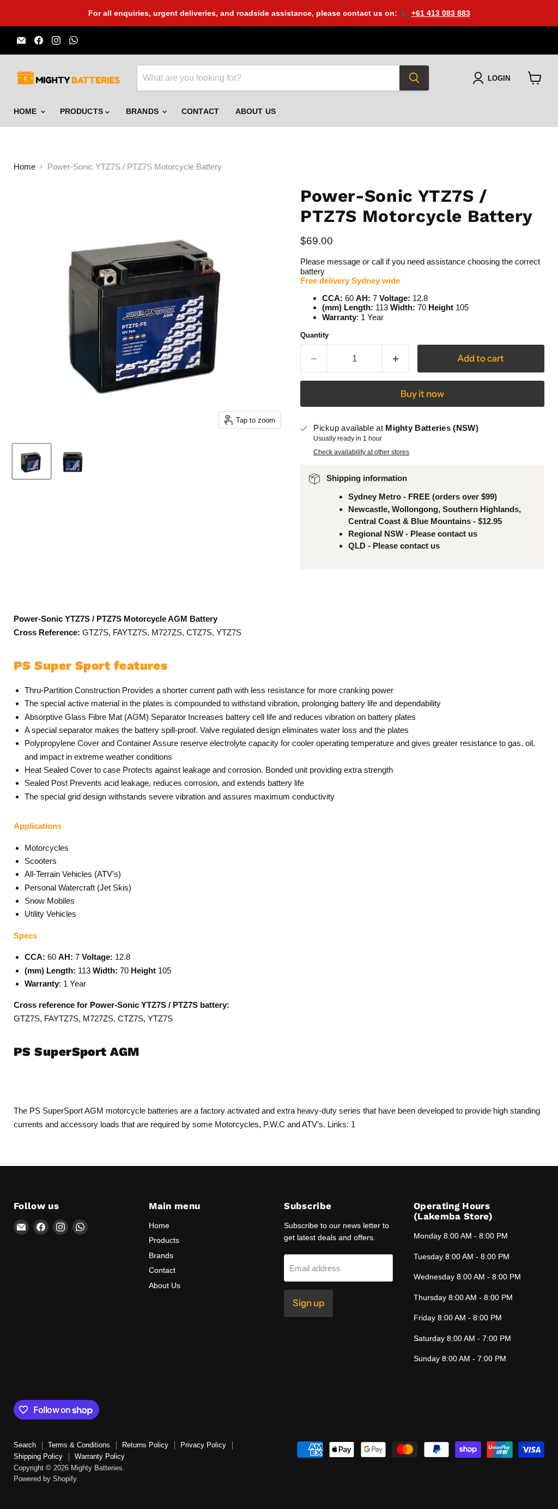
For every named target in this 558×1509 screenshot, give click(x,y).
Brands (143, 111)
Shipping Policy (38, 1456)
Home (26, 111)
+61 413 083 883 (440, 13)
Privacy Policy (203, 1445)
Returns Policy (145, 1445)
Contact (200, 111)
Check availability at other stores (361, 452)
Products (82, 111)
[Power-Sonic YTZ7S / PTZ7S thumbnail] (32, 461)
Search (25, 1445)
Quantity (314, 335)
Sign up (308, 1302)
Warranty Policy (100, 1456)
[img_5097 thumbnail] (73, 461)
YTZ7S (160, 1018)
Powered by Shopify (45, 1479)
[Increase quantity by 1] (396, 358)
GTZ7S (27, 1018)
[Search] (414, 78)
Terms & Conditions (79, 1445)
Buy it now (422, 393)
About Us (255, 111)
